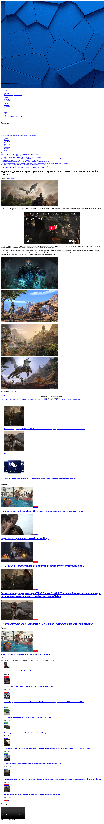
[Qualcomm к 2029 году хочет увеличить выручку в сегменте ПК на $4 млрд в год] (7, 760)
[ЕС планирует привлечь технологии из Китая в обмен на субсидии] (7, 714)
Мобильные (7, 106)
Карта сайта (7, 93)
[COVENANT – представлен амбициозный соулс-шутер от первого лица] (17, 562)
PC (1, 395)
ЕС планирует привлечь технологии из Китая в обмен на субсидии (19, 160)
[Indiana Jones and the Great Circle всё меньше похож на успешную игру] (17, 507)
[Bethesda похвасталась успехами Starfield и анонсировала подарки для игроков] (14, 450)
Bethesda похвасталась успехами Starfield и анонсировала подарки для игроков (22, 167)
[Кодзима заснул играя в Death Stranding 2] (17, 534)
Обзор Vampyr (72, 399)
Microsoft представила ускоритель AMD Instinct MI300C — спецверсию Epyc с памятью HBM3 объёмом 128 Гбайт (32, 158)
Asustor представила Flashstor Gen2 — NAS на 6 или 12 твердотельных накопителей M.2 (25, 161)
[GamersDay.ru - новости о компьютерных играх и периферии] (18, 135)
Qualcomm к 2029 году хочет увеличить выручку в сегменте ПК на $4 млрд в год (23, 164)
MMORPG (7, 103)
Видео (5, 109)
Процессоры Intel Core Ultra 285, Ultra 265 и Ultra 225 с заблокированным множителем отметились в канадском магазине (39, 478)
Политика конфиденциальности (13, 95)
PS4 (4, 395)
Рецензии (6, 108)
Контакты (6, 92)
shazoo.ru (13, 391)
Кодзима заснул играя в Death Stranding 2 (12, 155)
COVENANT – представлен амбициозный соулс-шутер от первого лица (21, 157)
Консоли (6, 105)
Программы (7, 100)
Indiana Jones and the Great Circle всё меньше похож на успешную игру (20, 154)
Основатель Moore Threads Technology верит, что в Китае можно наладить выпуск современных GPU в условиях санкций (34, 163)
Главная (6, 97)
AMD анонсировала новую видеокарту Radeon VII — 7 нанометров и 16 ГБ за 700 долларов (32, 399)
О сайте (6, 90)
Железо (6, 102)
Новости (6, 99)
